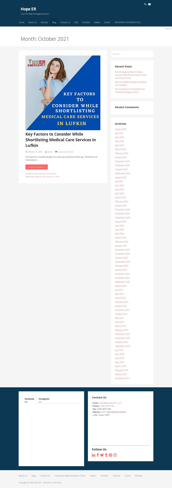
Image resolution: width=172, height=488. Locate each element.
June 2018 (119, 354)
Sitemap (138, 475)
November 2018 (122, 338)
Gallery (97, 22)
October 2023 (121, 257)
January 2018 (121, 374)
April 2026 (119, 145)
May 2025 (119, 189)
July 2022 (119, 290)
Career (107, 22)
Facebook (29, 398)
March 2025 (120, 197)
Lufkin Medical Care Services (45, 173)
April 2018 (119, 362)
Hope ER (28, 9)
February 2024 (121, 241)
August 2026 (120, 129)
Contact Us (65, 22)
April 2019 (119, 322)
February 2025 (121, 201)
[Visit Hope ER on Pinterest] (110, 455)
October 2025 (121, 169)
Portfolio (86, 22)
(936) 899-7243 (107, 406)
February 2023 (121, 265)
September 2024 (122, 217)
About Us (32, 22)
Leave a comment (65, 152)
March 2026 (120, 149)
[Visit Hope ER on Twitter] (102, 455)
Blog (54, 22)
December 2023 (122, 249)
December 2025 (122, 161)
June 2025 (119, 185)
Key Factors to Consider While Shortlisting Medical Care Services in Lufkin (60, 139)
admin (50, 152)
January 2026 (121, 157)
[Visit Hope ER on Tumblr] (106, 455)
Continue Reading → (36, 167)
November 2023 (122, 253)
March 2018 (120, 366)
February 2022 (121, 302)
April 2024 (119, 233)
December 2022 (122, 273)
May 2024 (119, 229)
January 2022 (121, 306)
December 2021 (122, 310)
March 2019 (120, 326)
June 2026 (119, 137)
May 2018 (119, 358)
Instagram (44, 398)
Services (44, 22)
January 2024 (121, 245)
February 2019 (121, 330)
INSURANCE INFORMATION (127, 22)
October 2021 (121, 314)
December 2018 (122, 334)
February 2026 (121, 153)
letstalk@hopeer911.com (110, 403)
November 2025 (122, 165)
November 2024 (122, 213)
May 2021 (119, 318)
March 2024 (120, 237)
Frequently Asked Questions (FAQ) (70, 475)
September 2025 (122, 173)
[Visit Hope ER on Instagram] (93, 455)
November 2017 (122, 378)
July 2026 (119, 133)
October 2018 (121, 342)
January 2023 (121, 269)
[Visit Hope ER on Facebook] (98, 455)
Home (21, 22)
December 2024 (122, 209)
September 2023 (122, 261)
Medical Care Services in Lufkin (47, 176)
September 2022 (122, 281)
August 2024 (120, 221)
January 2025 (121, 205)
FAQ (76, 22)
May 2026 (119, 141)
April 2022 (119, 294)
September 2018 (122, 346)
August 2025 (120, 177)
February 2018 (121, 370)
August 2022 (120, 285)
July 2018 (119, 350)
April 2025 (119, 193)
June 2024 (119, 225)
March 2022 (120, 298)
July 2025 (119, 181)
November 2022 (122, 277)
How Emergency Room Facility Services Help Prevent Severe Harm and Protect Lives (131, 75)
